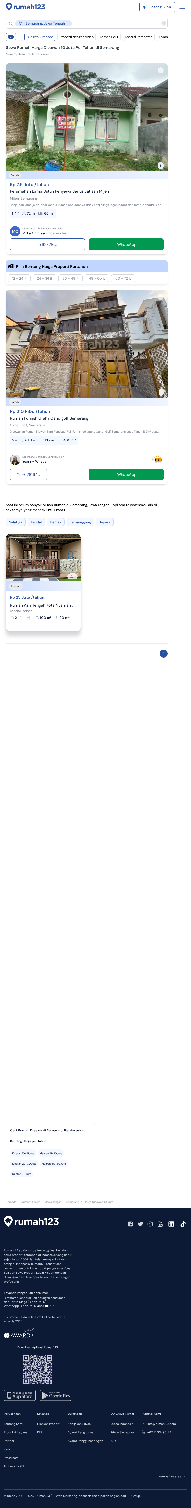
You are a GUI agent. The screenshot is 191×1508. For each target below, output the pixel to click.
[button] (82, 23)
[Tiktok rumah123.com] (183, 1224)
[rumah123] (31, 1222)
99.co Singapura (122, 1432)
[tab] (50, 1141)
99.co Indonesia (122, 1424)
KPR (39, 1432)
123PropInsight (14, 1466)
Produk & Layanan (16, 1432)
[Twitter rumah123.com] (140, 1224)
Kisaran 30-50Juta (54, 1163)
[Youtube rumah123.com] (160, 1224)
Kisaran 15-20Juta (51, 1153)
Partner (9, 1441)
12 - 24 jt (19, 278)
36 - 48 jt (70, 278)
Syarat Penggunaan (81, 1432)
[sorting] (20, 37)
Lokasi (163, 37)
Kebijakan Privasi (79, 1424)
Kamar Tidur (109, 37)
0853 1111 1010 (46, 1306)
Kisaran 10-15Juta (23, 1153)
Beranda (11, 1202)
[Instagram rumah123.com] (150, 1224)
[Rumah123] (25, 7)
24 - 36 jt (44, 278)
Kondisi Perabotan (138, 37)
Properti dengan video (77, 37)
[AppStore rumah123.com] (20, 1395)
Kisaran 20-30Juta (24, 1163)
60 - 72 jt (123, 278)
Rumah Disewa (30, 1202)
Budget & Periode (40, 37)
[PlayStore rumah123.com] (55, 1395)
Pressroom (11, 1458)
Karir (7, 1449)
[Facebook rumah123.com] (130, 1224)
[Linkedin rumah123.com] (171, 1224)
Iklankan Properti (48, 1424)
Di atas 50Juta (21, 1174)
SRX (113, 1441)
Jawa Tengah (53, 1202)
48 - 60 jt (97, 278)
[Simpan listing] (161, 70)
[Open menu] (182, 7)
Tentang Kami (13, 1424)
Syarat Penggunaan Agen (85, 1441)
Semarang (72, 1202)
